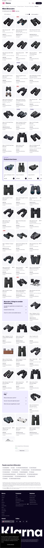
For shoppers (4, 0)
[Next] (39, 171)
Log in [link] (17, 497)
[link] (17, 521)
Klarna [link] (3, 6)
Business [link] (32, 493)
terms (8, 487)
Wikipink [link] (3, 512)
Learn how (17, 11)
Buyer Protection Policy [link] (20, 500)
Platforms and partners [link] (34, 504)
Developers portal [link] (33, 500)
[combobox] (35, 14)
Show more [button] (22, 450)
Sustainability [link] (4, 505)
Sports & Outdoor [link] (13, 6)
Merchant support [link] (33, 495)
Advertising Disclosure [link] (19, 505)
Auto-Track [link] (3, 509)
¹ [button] (7, 35)
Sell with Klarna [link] (32, 499)
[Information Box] (10, 14)
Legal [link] (2, 499)
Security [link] (3, 502)
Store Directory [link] (18, 499)
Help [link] (16, 495)
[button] (33, 3)
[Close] (20, 535)
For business (9, 0)
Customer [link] (18, 493)
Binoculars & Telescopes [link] (29, 6)
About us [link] (3, 495)
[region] (10, 540)
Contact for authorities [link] (5, 515)
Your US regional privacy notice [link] (21, 504)
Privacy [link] (3, 504)
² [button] (18, 35)
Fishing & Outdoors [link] (20, 6)
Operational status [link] (33, 502)
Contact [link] (3, 514)
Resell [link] (3, 507)
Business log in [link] (32, 497)
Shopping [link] (7, 6)
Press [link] (3, 500)
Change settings (10, 544)
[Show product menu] (41, 9)
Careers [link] (3, 497)
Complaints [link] (18, 502)
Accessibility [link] (4, 510)
